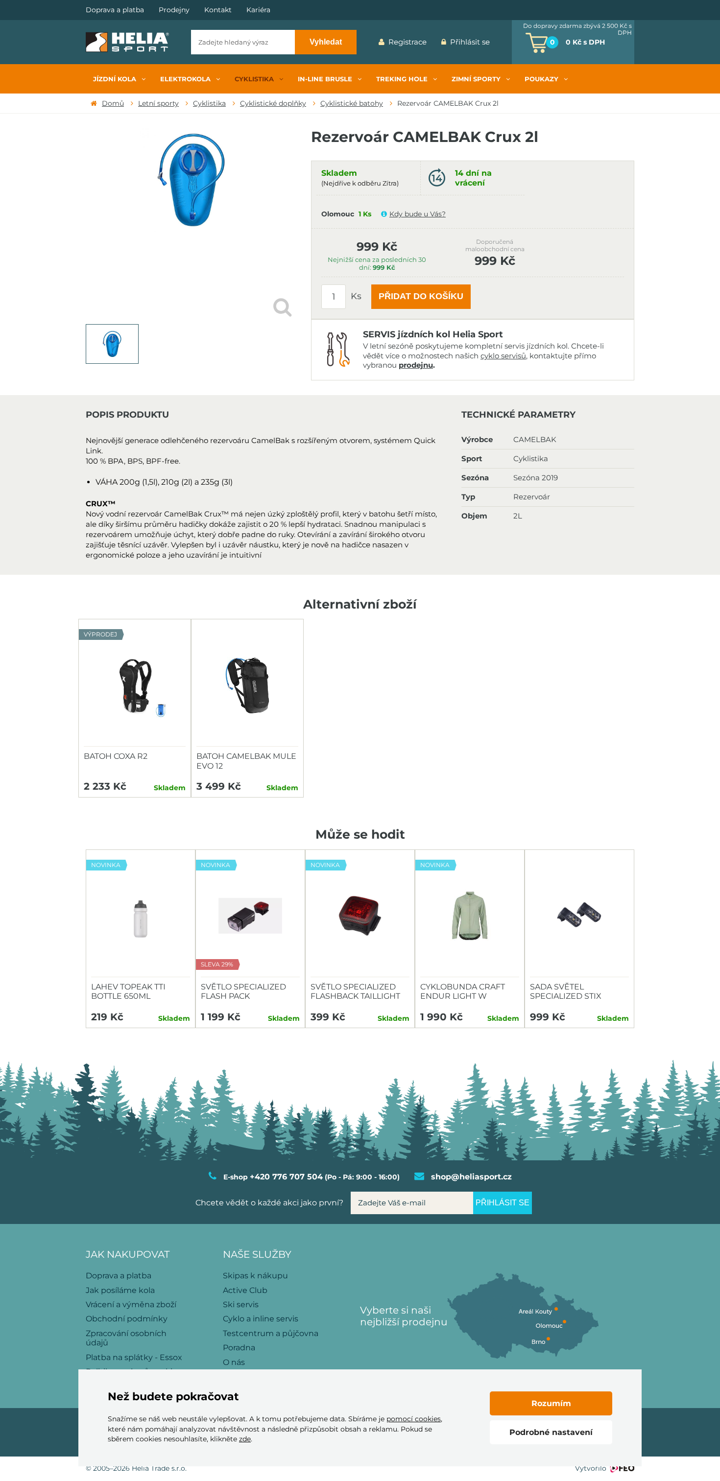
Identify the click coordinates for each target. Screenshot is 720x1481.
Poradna (239, 1347)
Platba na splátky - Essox (134, 1357)
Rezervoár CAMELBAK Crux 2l (448, 103)
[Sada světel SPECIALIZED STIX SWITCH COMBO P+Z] (579, 916)
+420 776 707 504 (286, 1176)
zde (245, 1438)
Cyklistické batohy (351, 103)
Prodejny (174, 10)
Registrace (407, 42)
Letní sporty (158, 103)
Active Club (245, 1290)
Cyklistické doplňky (273, 103)
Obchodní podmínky (127, 1318)
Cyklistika (209, 103)
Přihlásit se (470, 42)
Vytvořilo (590, 1468)
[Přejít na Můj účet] (504, 42)
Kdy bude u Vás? (417, 214)
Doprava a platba (115, 10)
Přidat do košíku (421, 296)
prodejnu (416, 365)
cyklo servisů (503, 355)
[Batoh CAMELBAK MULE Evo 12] (247, 685)
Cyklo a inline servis (260, 1318)
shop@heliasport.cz (471, 1176)
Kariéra (258, 10)
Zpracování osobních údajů (126, 1338)
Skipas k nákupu (255, 1275)
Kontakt (218, 10)
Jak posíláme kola (120, 1290)
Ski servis (241, 1304)
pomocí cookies (413, 1418)
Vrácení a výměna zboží (131, 1304)
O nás (234, 1362)
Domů (113, 103)
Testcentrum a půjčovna (270, 1333)
